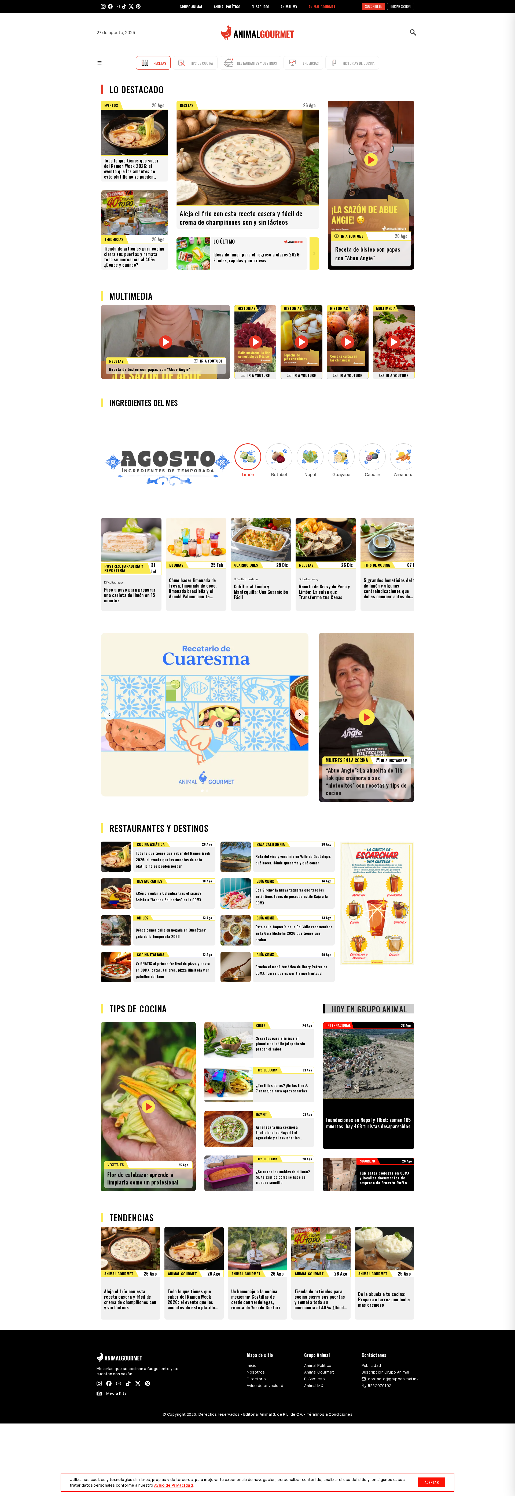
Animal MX (313, 1385)
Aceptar (432, 1482)
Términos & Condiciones (329, 1414)
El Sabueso (314, 1378)
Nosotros (256, 1372)
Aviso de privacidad (265, 1385)
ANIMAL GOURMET (322, 6)
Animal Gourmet (319, 1372)
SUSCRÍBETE (373, 6)
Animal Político (317, 1365)
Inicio (252, 1365)
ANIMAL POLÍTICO (227, 6)
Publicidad (371, 1365)
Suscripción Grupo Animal (385, 1372)
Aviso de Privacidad (173, 1485)
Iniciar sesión (401, 6)
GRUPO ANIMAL (191, 6)
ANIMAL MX (289, 6)
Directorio (256, 1378)
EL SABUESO (260, 6)
